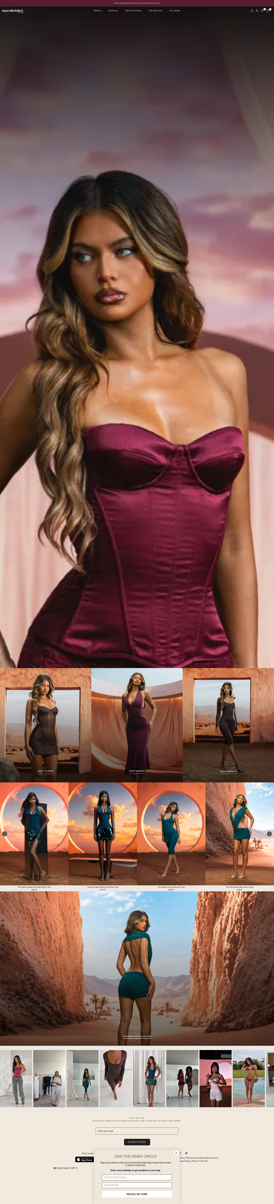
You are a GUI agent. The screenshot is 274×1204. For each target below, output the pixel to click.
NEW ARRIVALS (137, 1066)
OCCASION (174, 11)
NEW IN (97, 11)
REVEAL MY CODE (137, 1194)
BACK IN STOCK (133, 11)
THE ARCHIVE (155, 11)
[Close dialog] (176, 1153)
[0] (262, 10)
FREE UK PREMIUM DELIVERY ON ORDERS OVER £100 (137, 3)
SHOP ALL (113, 11)
